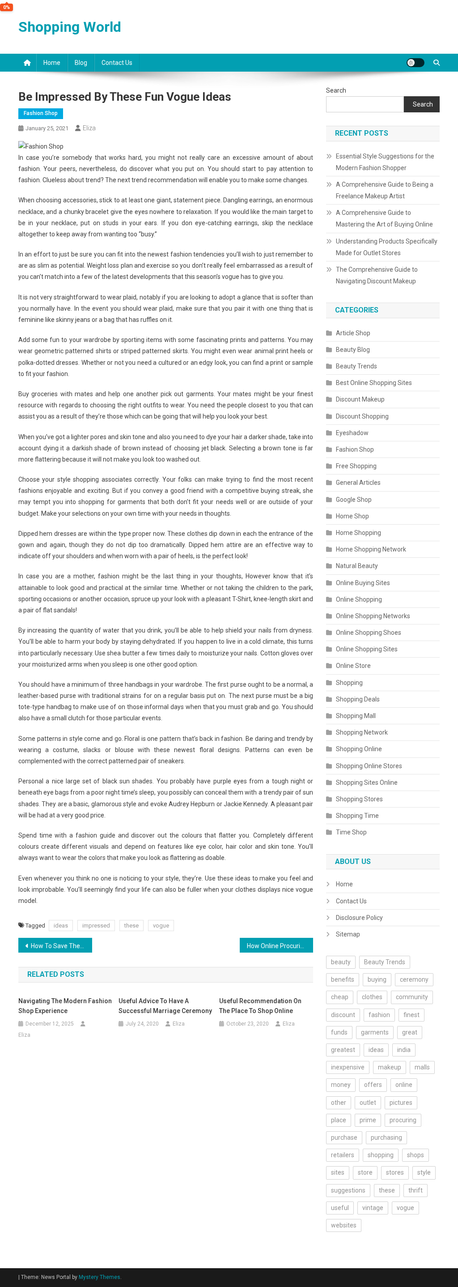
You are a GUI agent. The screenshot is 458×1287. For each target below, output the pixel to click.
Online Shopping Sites (367, 649)
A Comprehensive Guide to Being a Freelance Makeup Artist (384, 190)
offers (373, 1084)
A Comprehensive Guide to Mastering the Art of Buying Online (384, 218)
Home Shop (352, 516)
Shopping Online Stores (369, 766)
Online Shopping (359, 599)
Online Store (353, 665)
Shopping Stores (359, 799)
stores (395, 1172)
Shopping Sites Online (367, 782)
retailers (342, 1155)
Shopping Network (362, 732)
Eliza (89, 128)
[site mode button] (415, 62)
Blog (81, 62)
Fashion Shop (41, 113)
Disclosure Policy (359, 917)
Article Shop (353, 333)
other (338, 1102)
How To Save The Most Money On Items (61, 945)
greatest (343, 1049)
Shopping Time (357, 815)
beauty (341, 962)
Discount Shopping (362, 416)
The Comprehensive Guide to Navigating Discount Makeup (377, 275)
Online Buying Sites (363, 582)
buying (377, 979)
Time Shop (351, 832)
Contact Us (117, 62)
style (424, 1172)
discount (343, 1014)
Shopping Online (359, 749)
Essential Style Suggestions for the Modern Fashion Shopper (385, 162)
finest (411, 1014)
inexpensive (348, 1067)
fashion (379, 1014)
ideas (61, 925)
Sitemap (348, 934)
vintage (372, 1207)
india (404, 1049)
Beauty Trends (356, 366)
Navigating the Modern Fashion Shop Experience (65, 1005)
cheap (339, 997)
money (341, 1084)
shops (415, 1155)
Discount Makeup (360, 399)
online (403, 1084)
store (365, 1172)
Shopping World (69, 26)
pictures (401, 1102)
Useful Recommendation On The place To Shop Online (260, 1005)
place (338, 1120)
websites (343, 1225)
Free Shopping (356, 466)
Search (336, 90)
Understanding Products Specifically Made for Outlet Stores (386, 247)
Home (51, 62)
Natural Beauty (357, 565)
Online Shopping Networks (373, 616)
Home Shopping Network (371, 549)
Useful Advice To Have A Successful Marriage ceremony (165, 1005)
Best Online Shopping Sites (374, 382)
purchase (344, 1137)
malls (422, 1067)
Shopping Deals (358, 699)
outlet (368, 1102)
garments (375, 1032)
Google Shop (354, 499)
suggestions (348, 1190)
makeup (389, 1067)
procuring (403, 1120)
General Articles (358, 482)
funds (339, 1032)
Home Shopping (358, 532)
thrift (415, 1190)
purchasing (386, 1137)
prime (368, 1120)
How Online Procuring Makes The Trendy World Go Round (280, 945)
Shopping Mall (356, 715)
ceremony (414, 979)
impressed (96, 925)
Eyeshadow (352, 432)
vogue (161, 925)
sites (337, 1172)
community (412, 997)
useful (340, 1207)
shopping (381, 1155)
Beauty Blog (353, 349)
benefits (342, 979)
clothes (372, 997)
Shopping (349, 682)
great (409, 1032)
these (131, 925)
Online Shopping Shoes (368, 632)
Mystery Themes (99, 1277)
